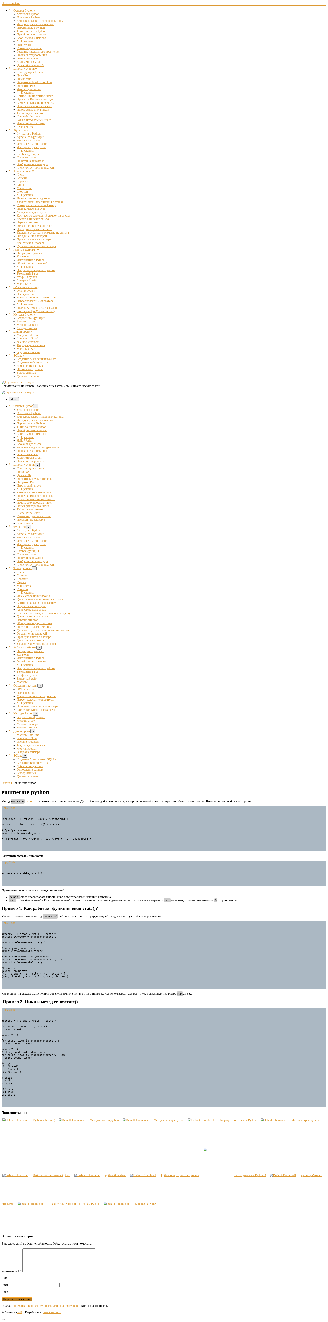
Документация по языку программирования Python (44, 1305)
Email (5, 1285)
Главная (7, 782)
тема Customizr (52, 1312)
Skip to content (11, 3)
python (29, 801)
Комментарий (12, 1271)
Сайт (5, 1292)
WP (19, 1312)
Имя (4, 1277)
